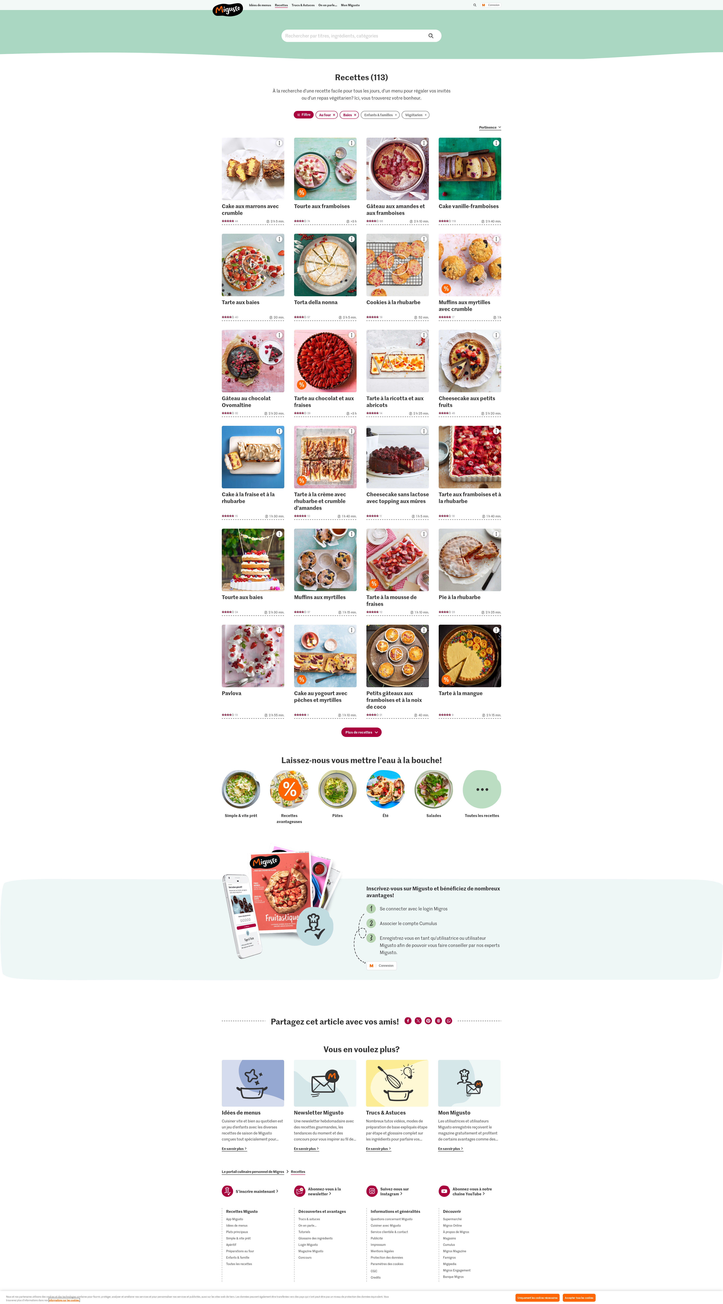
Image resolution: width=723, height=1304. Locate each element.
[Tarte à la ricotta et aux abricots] (397, 374)
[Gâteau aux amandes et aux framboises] (397, 182)
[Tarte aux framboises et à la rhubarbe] (470, 474)
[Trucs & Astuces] (397, 1105)
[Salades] (434, 797)
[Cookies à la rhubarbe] (397, 278)
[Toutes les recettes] (482, 797)
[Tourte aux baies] (253, 573)
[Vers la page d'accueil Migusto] (228, 6)
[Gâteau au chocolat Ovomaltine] (253, 374)
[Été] (385, 797)
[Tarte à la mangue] (470, 673)
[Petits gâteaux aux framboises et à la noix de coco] (397, 673)
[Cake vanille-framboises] (470, 182)
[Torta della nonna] (325, 278)
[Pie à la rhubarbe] (470, 573)
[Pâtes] (337, 797)
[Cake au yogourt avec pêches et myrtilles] (325, 673)
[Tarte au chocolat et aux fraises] (325, 374)
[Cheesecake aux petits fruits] (470, 374)
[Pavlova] (253, 673)
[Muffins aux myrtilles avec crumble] (470, 278)
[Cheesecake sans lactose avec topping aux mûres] (397, 474)
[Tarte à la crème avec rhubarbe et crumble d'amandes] (325, 474)
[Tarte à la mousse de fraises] (397, 573)
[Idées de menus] (253, 1105)
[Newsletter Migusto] (325, 1105)
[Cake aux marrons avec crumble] (253, 182)
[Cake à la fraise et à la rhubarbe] (253, 474)
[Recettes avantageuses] (289, 797)
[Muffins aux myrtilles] (325, 573)
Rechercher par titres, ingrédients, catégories (361, 36)
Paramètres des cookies (387, 1264)
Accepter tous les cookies (579, 1297)
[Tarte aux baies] (253, 278)
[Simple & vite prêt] (241, 797)
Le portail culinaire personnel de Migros (253, 1171)
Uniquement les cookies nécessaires (538, 1297)
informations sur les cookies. (64, 1300)
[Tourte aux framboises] (325, 182)
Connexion (494, 5)
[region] (361, 1297)
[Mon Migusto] (469, 1105)
